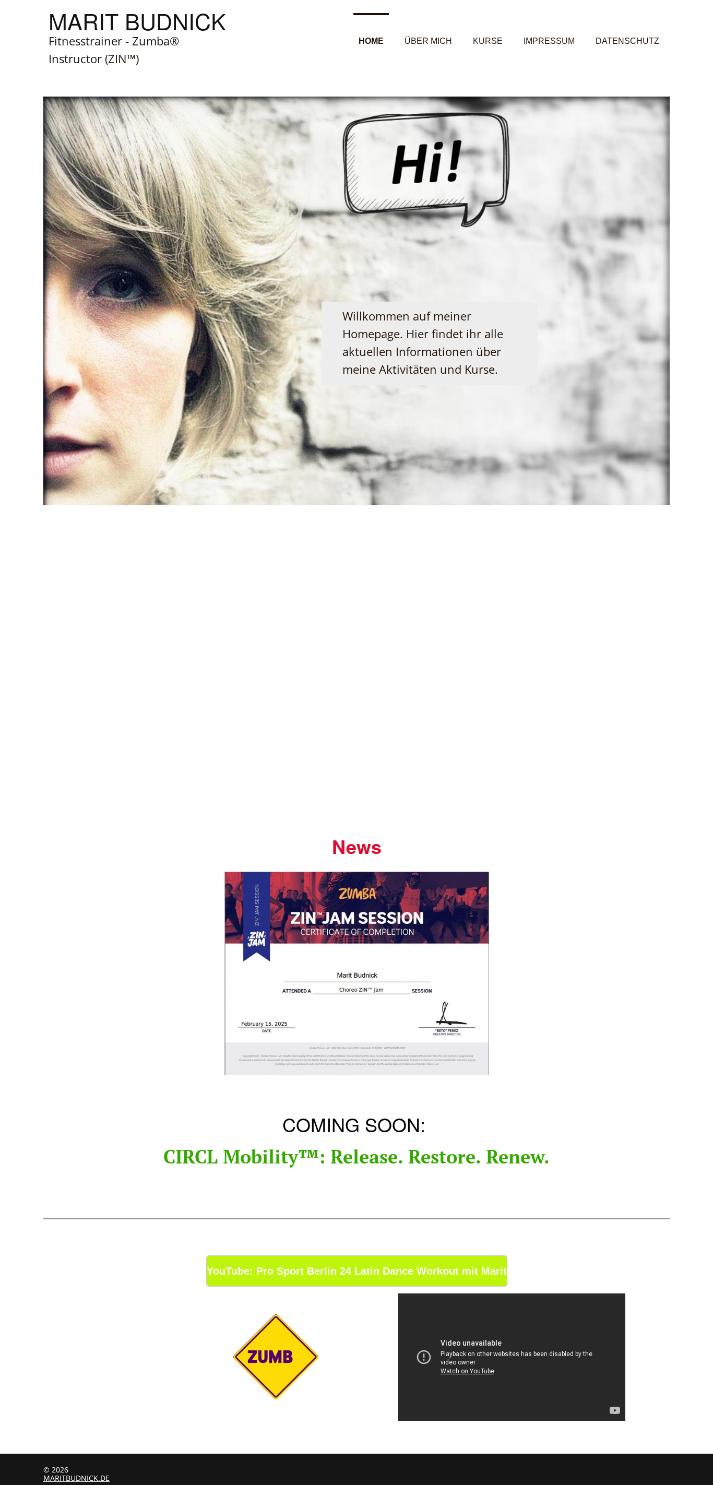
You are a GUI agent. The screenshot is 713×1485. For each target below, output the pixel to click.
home (371, 41)
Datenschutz (627, 41)
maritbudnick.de (76, 1478)
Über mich (428, 41)
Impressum (549, 41)
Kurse (488, 41)
